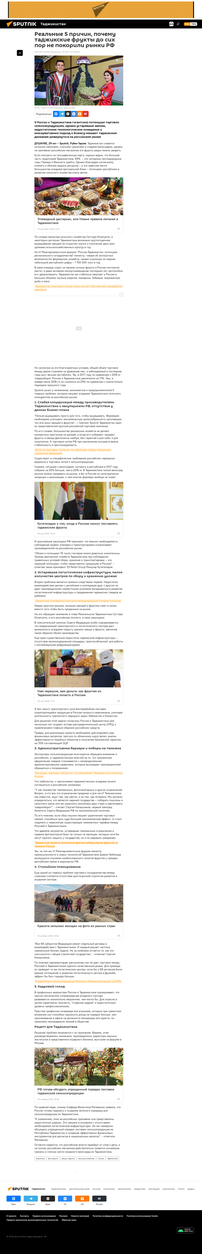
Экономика (124, 1189)
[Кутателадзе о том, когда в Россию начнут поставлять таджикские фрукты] (78, 501)
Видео (191, 1189)
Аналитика (40, 1158)
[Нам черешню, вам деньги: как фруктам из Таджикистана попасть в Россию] (78, 668)
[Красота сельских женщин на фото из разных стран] (78, 903)
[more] (119, 229)
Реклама (63, 1216)
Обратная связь (69, 1220)
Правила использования (44, 1216)
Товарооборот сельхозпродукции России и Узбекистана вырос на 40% (78, 981)
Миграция (154, 1189)
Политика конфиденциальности (108, 1216)
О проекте (11, 1216)
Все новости (53, 1158)
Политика (109, 1189)
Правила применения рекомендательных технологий (32, 1220)
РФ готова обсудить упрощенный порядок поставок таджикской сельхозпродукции (75, 1091)
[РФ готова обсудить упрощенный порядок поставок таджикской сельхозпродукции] (78, 1067)
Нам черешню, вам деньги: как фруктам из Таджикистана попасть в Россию (69, 693)
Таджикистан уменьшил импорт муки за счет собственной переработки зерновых (78, 288)
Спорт (181, 1189)
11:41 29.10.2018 (41, 52)
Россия (101, 1158)
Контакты (24, 1216)
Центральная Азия (79, 1189)
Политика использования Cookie (142, 1216)
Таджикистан (112, 1158)
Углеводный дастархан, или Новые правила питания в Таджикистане (77, 221)
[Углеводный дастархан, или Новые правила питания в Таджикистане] (78, 196)
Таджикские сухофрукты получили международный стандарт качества (78, 600)
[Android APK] (185, 1230)
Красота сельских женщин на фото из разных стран (76, 926)
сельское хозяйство (86, 1158)
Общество (140, 1189)
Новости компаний (80, 1216)
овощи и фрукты (68, 1158)
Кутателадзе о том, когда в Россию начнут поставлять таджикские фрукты (77, 525)
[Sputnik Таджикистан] (22, 27)
